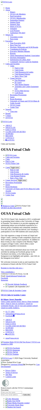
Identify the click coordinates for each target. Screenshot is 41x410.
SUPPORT (9, 134)
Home (7, 8)
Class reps (13, 111)
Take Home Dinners (22, 84)
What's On (9, 35)
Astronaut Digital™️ (17, 364)
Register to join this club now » (12, 268)
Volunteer (13, 29)
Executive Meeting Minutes (20, 51)
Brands (8, 113)
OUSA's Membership (18, 18)
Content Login (10, 377)
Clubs (12, 66)
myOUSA (9, 118)
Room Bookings (16, 99)
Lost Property (15, 31)
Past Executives (15, 16)
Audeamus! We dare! (17, 33)
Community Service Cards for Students (24, 62)
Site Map (8, 375)
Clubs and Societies (12, 64)
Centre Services (15, 78)
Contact (8, 116)
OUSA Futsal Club (12, 163)
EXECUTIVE (10, 130)
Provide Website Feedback (17, 284)
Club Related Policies (22, 74)
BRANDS (9, 136)
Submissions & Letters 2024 (20, 60)
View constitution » (8, 272)
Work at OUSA (15, 27)
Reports (13, 53)
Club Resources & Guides (24, 72)
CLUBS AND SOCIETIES (15, 132)
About (7, 10)
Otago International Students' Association (25, 56)
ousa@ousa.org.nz (12, 338)
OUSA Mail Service (22, 91)
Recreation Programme (18, 95)
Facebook (4, 278)
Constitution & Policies (18, 49)
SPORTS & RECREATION (11, 208)
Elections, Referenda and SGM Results (24, 47)
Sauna (12, 97)
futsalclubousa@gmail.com (16, 276)
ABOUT (8, 125)
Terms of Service (11, 373)
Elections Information (18, 58)
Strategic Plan (15, 24)
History (12, 12)
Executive (9, 41)
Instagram (4, 280)
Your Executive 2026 (17, 43)
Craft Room (19, 93)
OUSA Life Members (18, 14)
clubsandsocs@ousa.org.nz (15, 314)
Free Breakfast (20, 80)
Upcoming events (16, 37)
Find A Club (19, 68)
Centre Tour (14, 107)
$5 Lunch (18, 82)
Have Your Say (15, 45)
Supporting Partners (17, 20)
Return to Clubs (8, 206)
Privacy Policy (10, 370)
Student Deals (15, 22)
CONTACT (9, 138)
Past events (14, 39)
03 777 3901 (10, 312)
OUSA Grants (15, 105)
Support (8, 109)
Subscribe (26, 395)
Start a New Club (21, 76)
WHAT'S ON (10, 128)
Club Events (19, 70)
